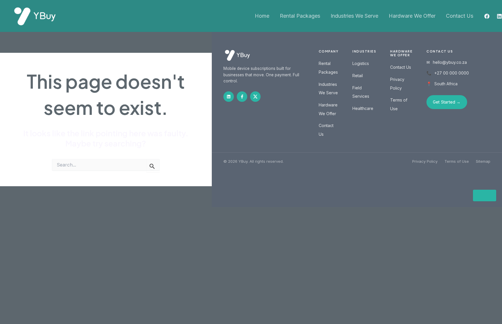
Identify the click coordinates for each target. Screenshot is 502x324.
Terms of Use (456, 161)
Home (262, 16)
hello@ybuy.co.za (450, 62)
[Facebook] (487, 16)
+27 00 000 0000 (451, 72)
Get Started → (447, 101)
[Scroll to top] (484, 195)
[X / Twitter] (255, 96)
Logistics (360, 63)
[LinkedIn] (228, 96)
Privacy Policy (425, 161)
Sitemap (483, 161)
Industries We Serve (354, 16)
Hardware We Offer (412, 16)
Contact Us (459, 16)
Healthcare (362, 108)
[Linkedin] (499, 16)
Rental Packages (300, 16)
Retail (357, 75)
